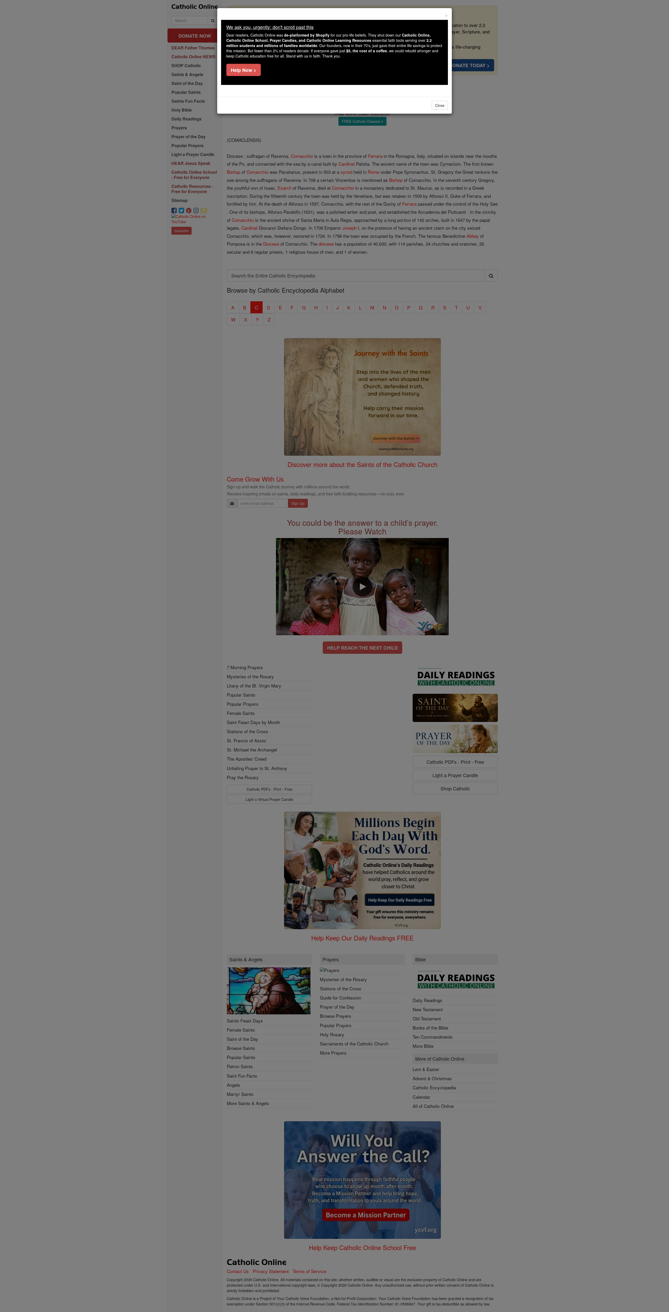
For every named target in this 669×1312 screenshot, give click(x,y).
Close (440, 105)
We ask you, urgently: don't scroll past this (270, 27)
